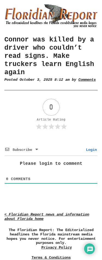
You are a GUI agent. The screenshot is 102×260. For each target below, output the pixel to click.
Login (90, 150)
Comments (87, 80)
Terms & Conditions (51, 257)
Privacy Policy (56, 248)
